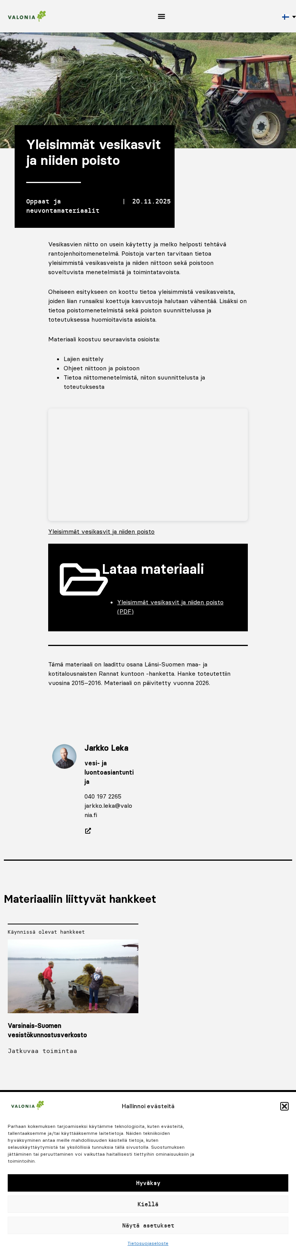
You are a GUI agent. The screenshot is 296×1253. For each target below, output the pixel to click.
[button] (284, 1106)
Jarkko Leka (106, 748)
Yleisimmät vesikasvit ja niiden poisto (101, 531)
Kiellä (148, 1204)
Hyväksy (148, 1183)
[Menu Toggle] (161, 16)
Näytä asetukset (148, 1225)
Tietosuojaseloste (148, 1243)
